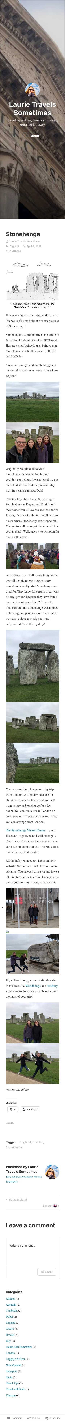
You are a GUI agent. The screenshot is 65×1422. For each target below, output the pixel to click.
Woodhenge (33, 986)
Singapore (11, 1371)
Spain (9, 1377)
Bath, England (16, 1200)
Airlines (10, 1298)
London (38, 1142)
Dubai (9, 1316)
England (14, 246)
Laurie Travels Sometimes (32, 108)
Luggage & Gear (15, 1359)
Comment (47, 1271)
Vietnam (11, 1395)
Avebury (52, 986)
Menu (34, 136)
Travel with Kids (15, 1389)
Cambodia (12, 1310)
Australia (11, 1304)
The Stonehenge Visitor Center (25, 830)
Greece (10, 1328)
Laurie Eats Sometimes (19, 1347)
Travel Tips (12, 1383)
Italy (8, 1341)
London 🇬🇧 (50, 1206)
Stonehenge (14, 1147)
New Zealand (13, 1365)
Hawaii (10, 1335)
